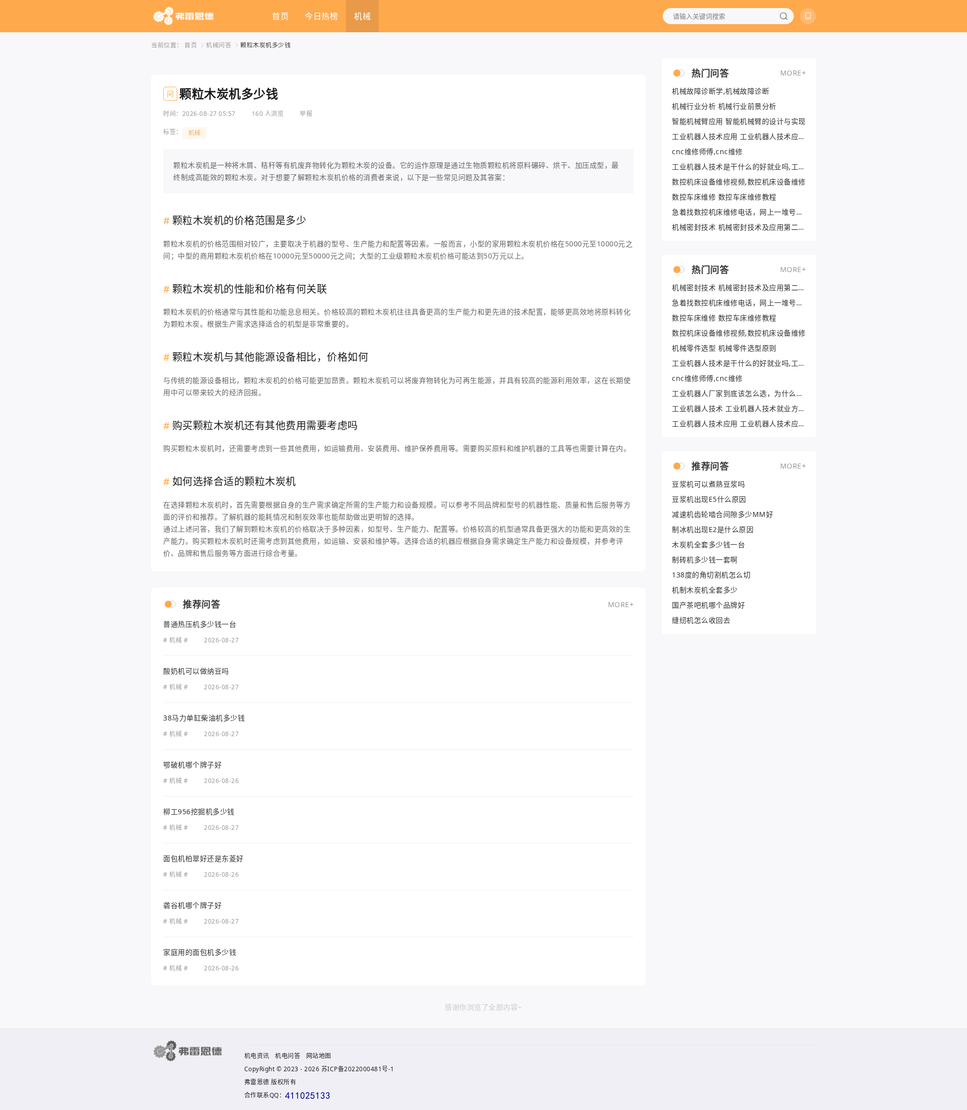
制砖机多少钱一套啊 (705, 559)
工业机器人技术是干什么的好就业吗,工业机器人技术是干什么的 (739, 166)
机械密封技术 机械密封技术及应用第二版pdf (739, 227)
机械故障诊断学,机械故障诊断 (720, 91)
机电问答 (287, 1056)
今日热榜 (321, 16)
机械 (362, 16)
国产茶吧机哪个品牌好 (708, 605)
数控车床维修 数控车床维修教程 (724, 197)
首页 (280, 16)
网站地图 (318, 1056)
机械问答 (218, 45)
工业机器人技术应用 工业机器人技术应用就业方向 (739, 136)
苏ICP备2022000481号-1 (357, 1069)
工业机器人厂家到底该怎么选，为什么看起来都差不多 (739, 393)
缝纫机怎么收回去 (701, 620)
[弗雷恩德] (183, 16)
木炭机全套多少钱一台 (708, 544)
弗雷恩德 (256, 1082)
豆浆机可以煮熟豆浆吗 (708, 484)
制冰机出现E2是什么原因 (712, 529)
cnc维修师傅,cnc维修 (707, 151)
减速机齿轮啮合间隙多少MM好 (722, 514)
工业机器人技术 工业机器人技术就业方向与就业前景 (739, 408)
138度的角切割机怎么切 (711, 574)
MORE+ (621, 604)
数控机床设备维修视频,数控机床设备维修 (739, 181)
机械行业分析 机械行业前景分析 (724, 106)
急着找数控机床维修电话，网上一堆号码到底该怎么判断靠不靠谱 (739, 212)
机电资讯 (256, 1056)
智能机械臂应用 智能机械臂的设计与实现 (739, 121)
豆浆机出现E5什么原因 (709, 499)
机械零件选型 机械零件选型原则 (724, 348)
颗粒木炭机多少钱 (265, 45)
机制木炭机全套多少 (705, 590)
